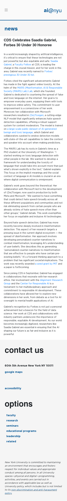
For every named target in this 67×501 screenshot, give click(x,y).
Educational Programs (21, 431)
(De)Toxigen (37, 115)
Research (12, 420)
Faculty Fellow (23, 64)
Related (11, 441)
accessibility (13, 388)
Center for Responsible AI (34, 283)
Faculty (11, 415)
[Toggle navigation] (6, 10)
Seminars (12, 425)
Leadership (13, 436)
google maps (13, 372)
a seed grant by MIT (46, 263)
